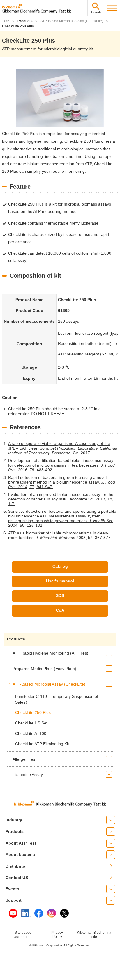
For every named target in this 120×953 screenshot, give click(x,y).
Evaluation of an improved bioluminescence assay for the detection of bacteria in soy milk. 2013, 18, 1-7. (60, 499)
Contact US (17, 877)
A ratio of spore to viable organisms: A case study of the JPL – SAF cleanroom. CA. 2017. (62, 448)
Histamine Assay (28, 774)
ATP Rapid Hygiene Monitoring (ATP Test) (51, 653)
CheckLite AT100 (30, 733)
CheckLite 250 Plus (33, 712)
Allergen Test (24, 759)
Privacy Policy (57, 934)
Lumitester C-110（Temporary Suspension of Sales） (56, 699)
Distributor (16, 866)
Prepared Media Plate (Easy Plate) (44, 668)
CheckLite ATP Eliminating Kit (42, 743)
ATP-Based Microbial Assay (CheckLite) (72, 21)
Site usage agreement (22, 934)
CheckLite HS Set (31, 723)
